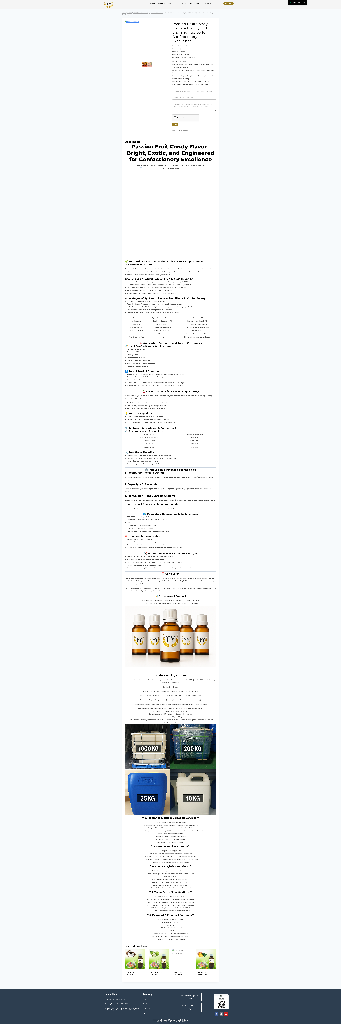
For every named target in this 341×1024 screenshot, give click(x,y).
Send (175, 125)
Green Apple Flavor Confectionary (157, 973)
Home (152, 3)
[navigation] (297, 2)
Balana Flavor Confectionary (178, 973)
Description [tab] (131, 136)
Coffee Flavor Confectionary (131, 973)
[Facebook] (216, 1014)
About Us (208, 3)
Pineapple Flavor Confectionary (203, 973)
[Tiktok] (221, 1014)
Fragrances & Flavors (184, 3)
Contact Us (198, 3)
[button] (171, 3)
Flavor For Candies (183, 130)
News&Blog (161, 3)
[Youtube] (226, 1014)
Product (170, 3)
